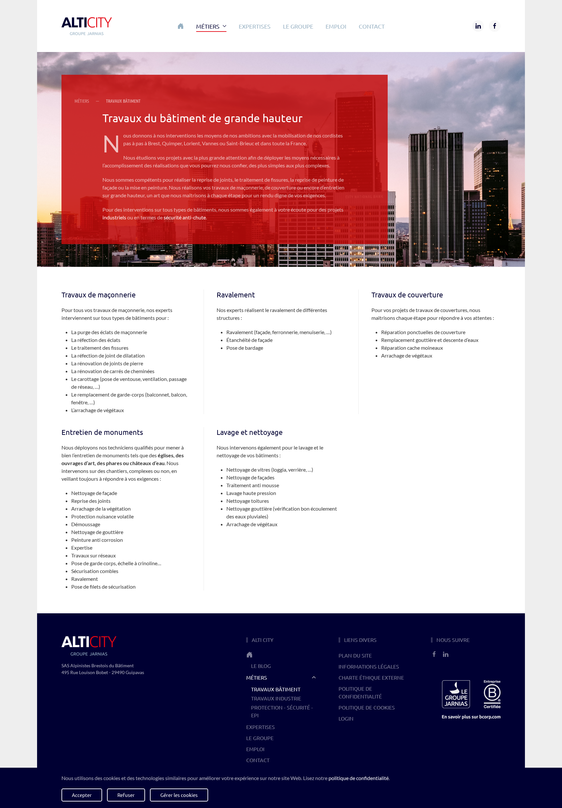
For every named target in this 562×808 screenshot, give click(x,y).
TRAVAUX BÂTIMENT (276, 689)
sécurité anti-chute (185, 217)
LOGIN (346, 718)
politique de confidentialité (358, 778)
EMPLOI (336, 26)
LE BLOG (261, 665)
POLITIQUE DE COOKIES (367, 707)
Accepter (82, 795)
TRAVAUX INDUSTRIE (276, 698)
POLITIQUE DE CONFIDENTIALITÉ (360, 692)
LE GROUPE (298, 26)
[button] (180, 26)
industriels (114, 217)
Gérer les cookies (179, 795)
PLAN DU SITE (355, 655)
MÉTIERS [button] (208, 26)
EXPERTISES (255, 26)
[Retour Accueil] (86, 26)
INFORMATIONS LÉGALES (369, 666)
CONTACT (372, 26)
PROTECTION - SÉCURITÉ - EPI (282, 711)
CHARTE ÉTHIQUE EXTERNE (371, 677)
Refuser (126, 795)
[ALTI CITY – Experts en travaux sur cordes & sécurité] (281, 654)
